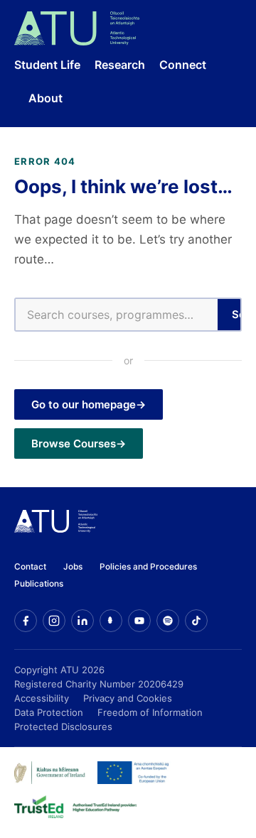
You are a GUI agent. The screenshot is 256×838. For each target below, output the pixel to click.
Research (120, 65)
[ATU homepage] (55, 528)
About (45, 98)
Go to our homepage (83, 404)
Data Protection (48, 712)
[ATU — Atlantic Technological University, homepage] (76, 28)
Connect (182, 65)
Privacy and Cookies (127, 698)
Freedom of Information (150, 712)
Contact (30, 567)
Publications (38, 584)
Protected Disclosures (63, 726)
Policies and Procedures (148, 567)
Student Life (47, 65)
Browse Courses (73, 443)
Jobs (72, 567)
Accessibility (41, 698)
